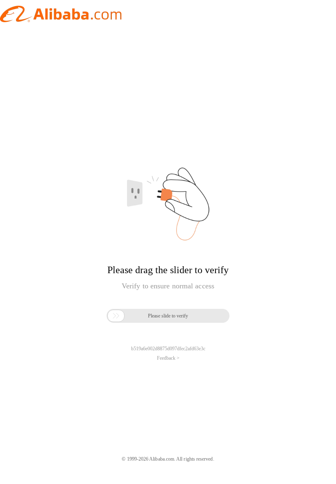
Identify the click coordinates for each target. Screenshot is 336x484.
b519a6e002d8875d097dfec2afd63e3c (168, 349)
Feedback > (168, 358)
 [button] (115, 315)
